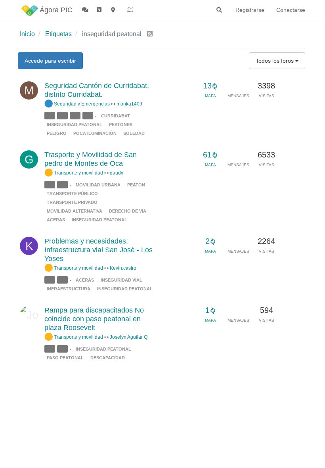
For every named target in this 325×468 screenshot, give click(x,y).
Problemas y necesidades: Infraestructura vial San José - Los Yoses (98, 250)
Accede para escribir (50, 61)
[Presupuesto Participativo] (100, 10)
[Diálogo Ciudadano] (85, 10)
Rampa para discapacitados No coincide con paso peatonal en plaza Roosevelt (94, 319)
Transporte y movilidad (78, 172)
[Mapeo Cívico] (114, 10)
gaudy (116, 172)
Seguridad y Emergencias (81, 103)
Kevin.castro (123, 267)
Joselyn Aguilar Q (128, 336)
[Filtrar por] (50, 116)
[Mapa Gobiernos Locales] (130, 10)
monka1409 (129, 103)
